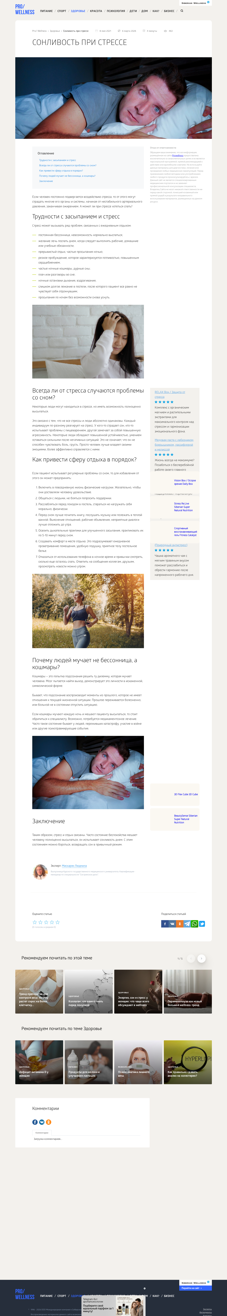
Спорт (61, 11)
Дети (133, 11)
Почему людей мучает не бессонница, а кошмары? (67, 176)
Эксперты (207, 1309)
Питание (46, 11)
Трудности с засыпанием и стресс (57, 160)
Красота (96, 11)
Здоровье (78, 11)
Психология (116, 11)
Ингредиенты (206, 1313)
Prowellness (177, 156)
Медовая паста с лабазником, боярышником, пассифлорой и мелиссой (174, 445)
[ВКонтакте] (41, 1122)
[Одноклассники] (48, 1122)
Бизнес (169, 11)
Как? (156, 11)
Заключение (46, 181)
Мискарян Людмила (74, 866)
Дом (144, 11)
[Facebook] (35, 1122)
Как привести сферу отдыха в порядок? (61, 170)
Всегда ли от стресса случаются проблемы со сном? (67, 165)
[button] (191, 958)
